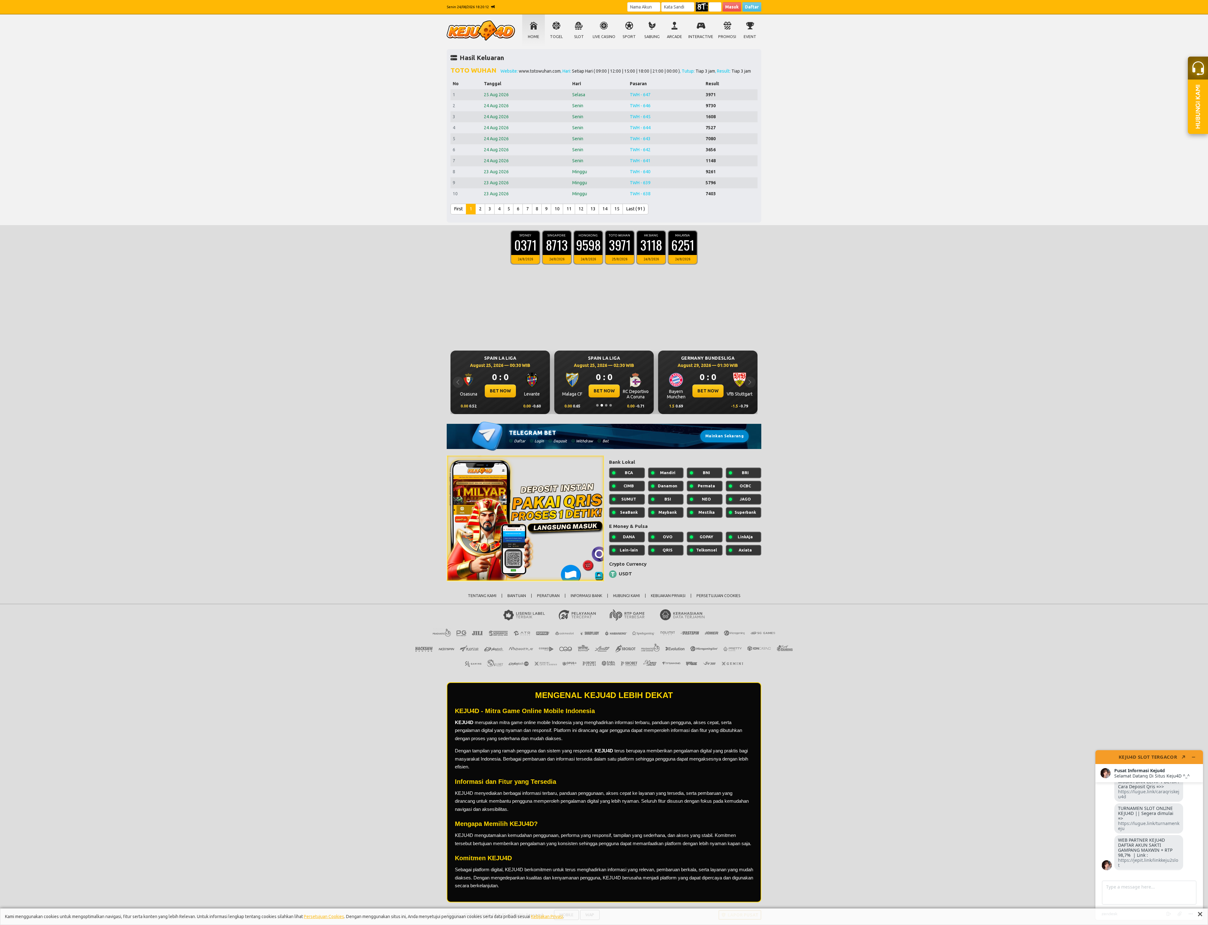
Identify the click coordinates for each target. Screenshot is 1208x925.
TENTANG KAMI (482, 596)
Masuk (732, 6)
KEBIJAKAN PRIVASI (668, 596)
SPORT (629, 37)
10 (557, 208)
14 (604, 208)
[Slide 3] (606, 405)
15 (616, 208)
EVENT (750, 37)
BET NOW (500, 390)
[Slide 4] (610, 405)
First (458, 208)
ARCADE (674, 37)
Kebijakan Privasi (547, 916)
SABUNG (652, 37)
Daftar (752, 6)
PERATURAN (548, 596)
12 (581, 208)
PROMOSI (727, 37)
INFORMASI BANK (586, 596)
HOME (533, 37)
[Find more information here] (1149, 835)
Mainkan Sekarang (724, 436)
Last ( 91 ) (635, 208)
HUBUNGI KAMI (626, 596)
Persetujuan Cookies (324, 916)
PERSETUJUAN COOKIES (718, 596)
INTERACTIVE (700, 37)
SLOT (579, 37)
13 (593, 208)
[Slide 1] (597, 405)
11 (569, 208)
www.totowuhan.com (540, 71)
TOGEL (556, 37)
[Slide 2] (602, 405)
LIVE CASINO (604, 37)
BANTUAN (516, 596)
